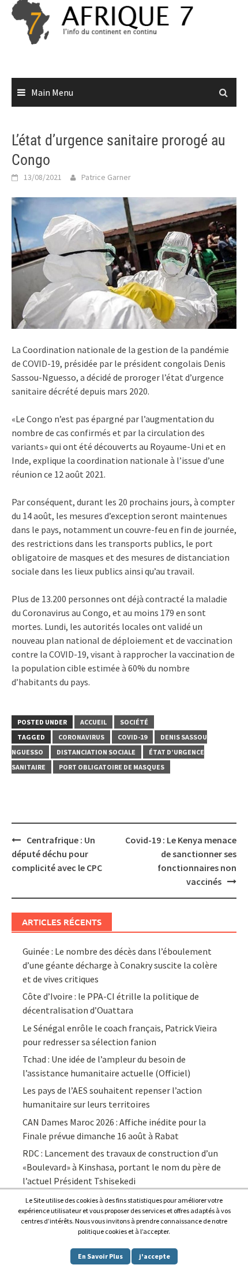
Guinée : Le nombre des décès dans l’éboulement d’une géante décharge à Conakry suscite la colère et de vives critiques (119, 965)
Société (134, 722)
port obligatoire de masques (111, 767)
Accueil (93, 722)
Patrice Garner (106, 177)
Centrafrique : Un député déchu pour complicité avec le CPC (57, 853)
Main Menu (52, 92)
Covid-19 (132, 737)
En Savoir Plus (100, 1256)
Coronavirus (81, 737)
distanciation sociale (96, 752)
